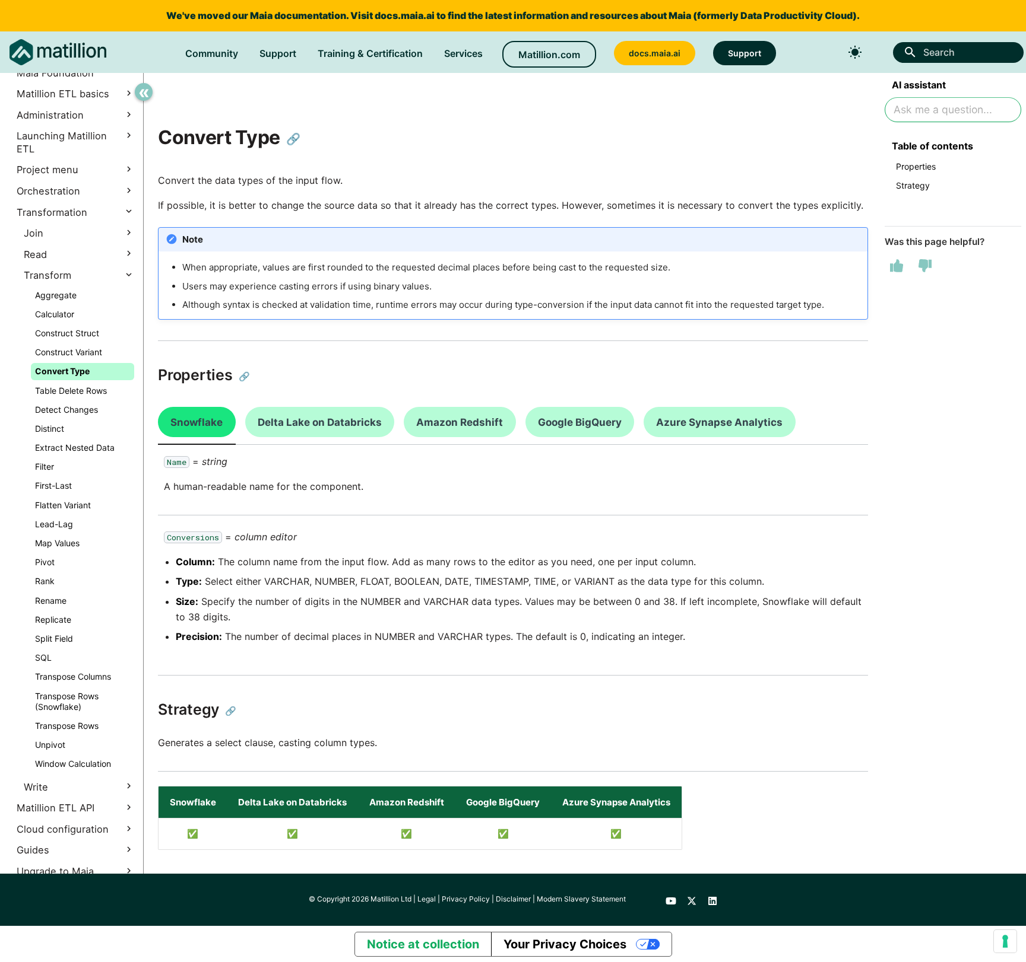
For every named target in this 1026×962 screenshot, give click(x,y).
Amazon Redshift (459, 422)
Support (277, 53)
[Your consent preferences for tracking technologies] (1005, 941)
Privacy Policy (466, 898)
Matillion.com (549, 54)
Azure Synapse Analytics (719, 422)
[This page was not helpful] (925, 266)
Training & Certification (370, 53)
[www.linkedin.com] (712, 899)
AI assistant (919, 85)
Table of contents (932, 146)
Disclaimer (513, 898)
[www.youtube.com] (670, 899)
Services (463, 53)
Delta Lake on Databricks (320, 422)
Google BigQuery (580, 422)
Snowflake (196, 422)
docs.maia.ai (405, 15)
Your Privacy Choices (565, 944)
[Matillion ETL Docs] (58, 52)
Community (211, 53)
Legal (426, 898)
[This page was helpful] (896, 266)
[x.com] (691, 899)
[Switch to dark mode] (855, 52)
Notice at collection (423, 944)
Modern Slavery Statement (581, 898)
